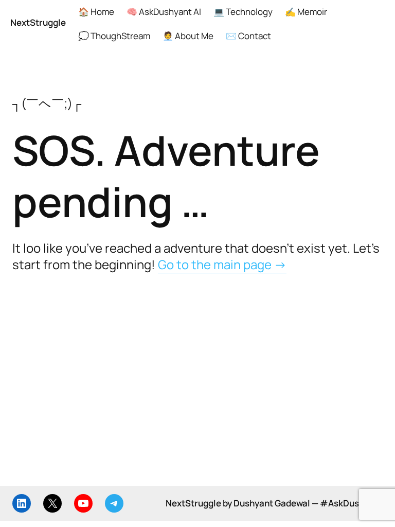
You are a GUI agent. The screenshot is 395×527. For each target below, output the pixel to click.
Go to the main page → (222, 264)
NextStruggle (38, 22)
